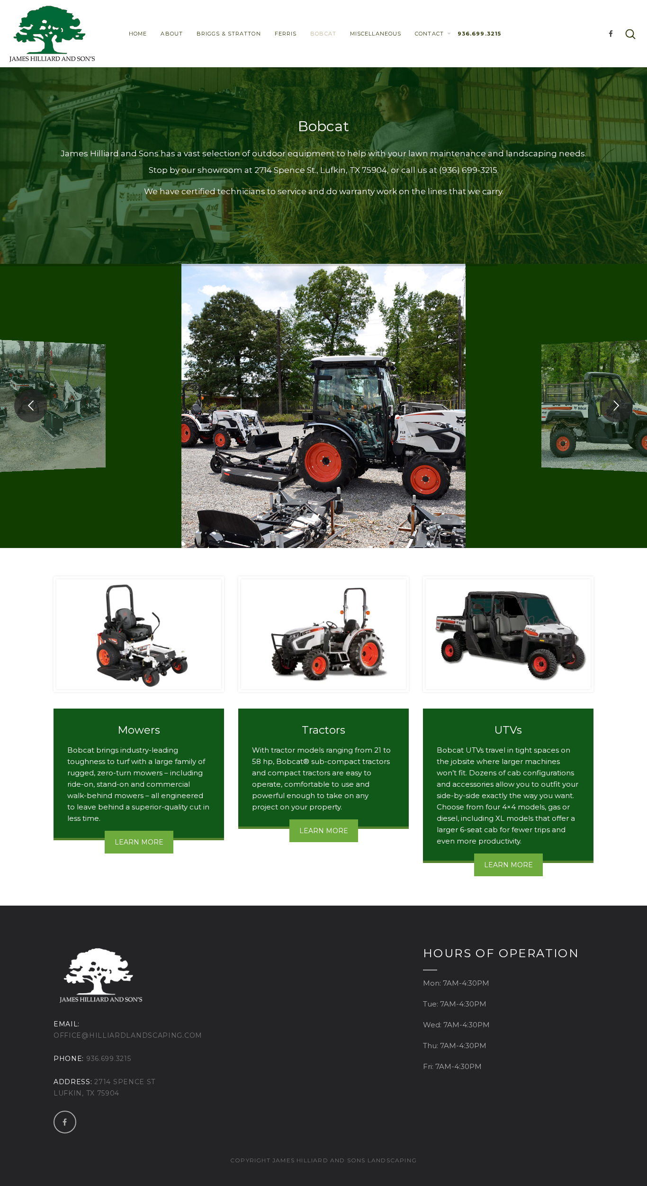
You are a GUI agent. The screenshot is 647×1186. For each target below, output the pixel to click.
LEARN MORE (139, 842)
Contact (429, 33)
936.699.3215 (479, 33)
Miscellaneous (375, 33)
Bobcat (323, 33)
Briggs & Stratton (229, 33)
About (172, 33)
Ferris (286, 33)
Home (138, 33)
